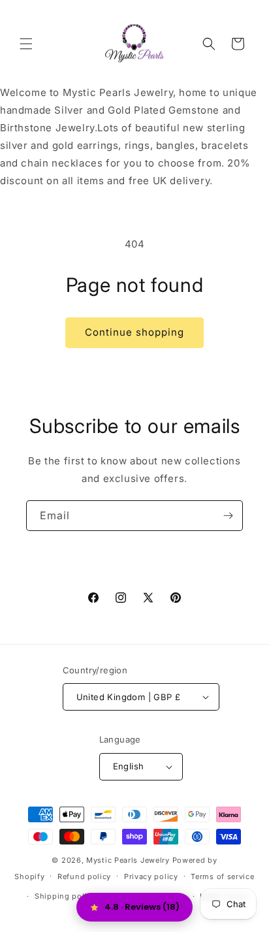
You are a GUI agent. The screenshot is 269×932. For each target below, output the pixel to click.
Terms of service (222, 876)
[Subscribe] (228, 515)
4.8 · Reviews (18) (142, 907)
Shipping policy (65, 896)
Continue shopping (134, 332)
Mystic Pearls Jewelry (128, 860)
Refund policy (84, 876)
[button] (26, 43)
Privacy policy (151, 876)
